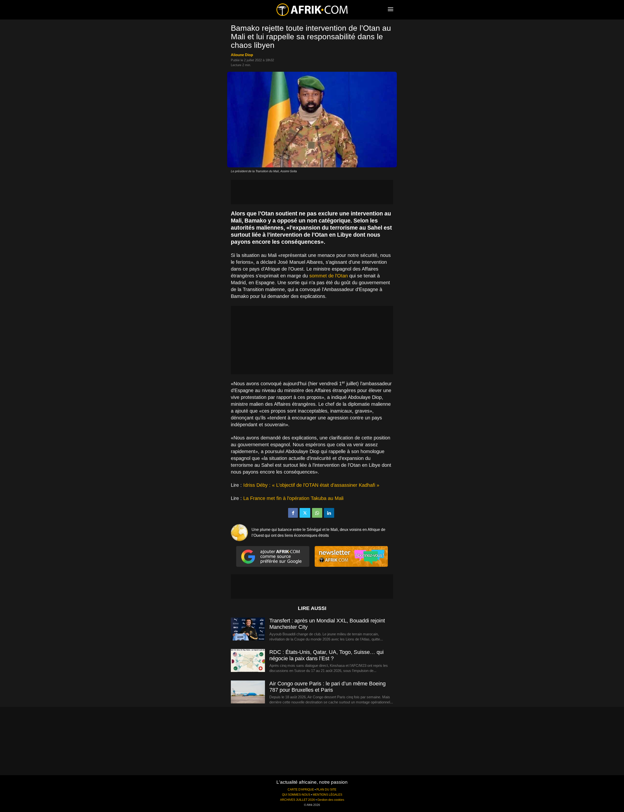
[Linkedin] (329, 513)
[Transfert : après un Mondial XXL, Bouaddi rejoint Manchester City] (248, 629)
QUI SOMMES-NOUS (296, 794)
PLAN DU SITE (326, 789)
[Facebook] (293, 513)
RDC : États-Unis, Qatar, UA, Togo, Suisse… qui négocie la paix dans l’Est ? (326, 655)
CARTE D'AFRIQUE (301, 789)
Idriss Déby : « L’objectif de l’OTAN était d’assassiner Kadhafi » (310, 485)
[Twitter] (305, 513)
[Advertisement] (312, 192)
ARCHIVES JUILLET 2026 (297, 800)
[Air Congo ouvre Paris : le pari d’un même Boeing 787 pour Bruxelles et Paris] (248, 692)
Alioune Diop (242, 55)
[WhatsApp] (317, 513)
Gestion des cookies (330, 800)
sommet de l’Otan (328, 275)
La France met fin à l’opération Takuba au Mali (293, 498)
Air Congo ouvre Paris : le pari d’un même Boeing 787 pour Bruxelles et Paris (327, 686)
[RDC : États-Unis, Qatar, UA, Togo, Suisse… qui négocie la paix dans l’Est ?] (248, 660)
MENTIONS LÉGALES (327, 794)
